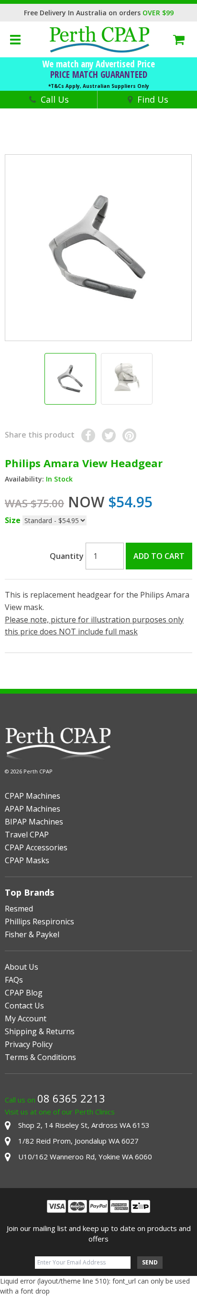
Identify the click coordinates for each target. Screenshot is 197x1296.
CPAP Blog (24, 992)
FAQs (14, 980)
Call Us (55, 99)
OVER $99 (158, 12)
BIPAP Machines (34, 821)
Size (13, 520)
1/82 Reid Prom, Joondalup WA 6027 (78, 1141)
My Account (25, 1018)
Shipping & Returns (40, 1031)
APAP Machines (32, 808)
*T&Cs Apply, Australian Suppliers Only (98, 86)
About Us (21, 967)
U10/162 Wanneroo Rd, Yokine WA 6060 (85, 1156)
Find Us (152, 99)
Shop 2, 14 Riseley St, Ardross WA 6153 (84, 1125)
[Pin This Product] (129, 435)
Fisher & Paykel (32, 934)
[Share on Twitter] (109, 435)
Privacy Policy (29, 1044)
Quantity (67, 556)
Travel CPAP (27, 834)
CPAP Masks (27, 860)
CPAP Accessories (36, 847)
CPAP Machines (32, 796)
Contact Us (24, 1005)
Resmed (19, 908)
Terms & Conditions (40, 1057)
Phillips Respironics (39, 921)
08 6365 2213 (71, 1098)
